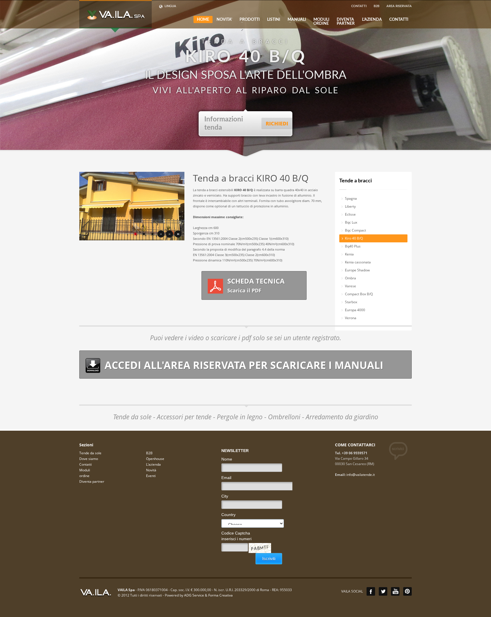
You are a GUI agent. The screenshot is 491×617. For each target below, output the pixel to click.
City (224, 496)
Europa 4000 (355, 310)
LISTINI (273, 20)
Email (226, 477)
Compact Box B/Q (359, 294)
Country (228, 514)
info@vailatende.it (360, 474)
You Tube (395, 591)
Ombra (350, 278)
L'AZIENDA (372, 20)
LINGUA (170, 6)
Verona (350, 317)
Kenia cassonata (358, 262)
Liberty (350, 206)
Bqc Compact (355, 230)
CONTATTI (359, 6)
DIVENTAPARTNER (346, 22)
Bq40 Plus (353, 246)
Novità (151, 470)
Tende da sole (90, 453)
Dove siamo (88, 458)
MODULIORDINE (321, 22)
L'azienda (153, 464)
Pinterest (407, 591)
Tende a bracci (355, 180)
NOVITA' (224, 20)
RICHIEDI (277, 123)
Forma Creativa (220, 595)
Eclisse (350, 214)
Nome (226, 459)
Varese (350, 286)
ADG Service (194, 595)
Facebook (371, 591)
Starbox (351, 302)
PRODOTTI (248, 20)
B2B (376, 6)
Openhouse (155, 458)
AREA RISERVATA (399, 6)
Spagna (351, 198)
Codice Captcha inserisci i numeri (236, 536)
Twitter (383, 591)
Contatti (85, 464)
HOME (203, 20)
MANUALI (295, 20)
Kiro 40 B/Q (354, 238)
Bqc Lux (351, 222)
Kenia (349, 254)
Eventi (151, 475)
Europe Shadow (357, 270)
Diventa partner (91, 481)
